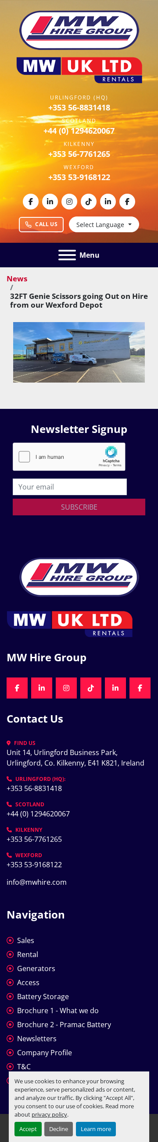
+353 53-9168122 (79, 177)
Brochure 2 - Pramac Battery (64, 1024)
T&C (24, 1066)
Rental (27, 954)
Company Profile (44, 1052)
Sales (25, 940)
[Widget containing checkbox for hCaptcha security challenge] (69, 457)
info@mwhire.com (37, 882)
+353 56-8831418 (79, 107)
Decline (58, 1129)
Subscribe (79, 507)
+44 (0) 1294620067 (79, 130)
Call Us (46, 224)
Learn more (96, 1129)
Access (28, 982)
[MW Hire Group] (79, 576)
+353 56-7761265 (79, 154)
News (17, 278)
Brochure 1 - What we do (58, 1010)
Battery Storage (43, 996)
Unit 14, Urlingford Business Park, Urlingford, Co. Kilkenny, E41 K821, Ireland (75, 758)
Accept (28, 1129)
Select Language (100, 224)
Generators (36, 968)
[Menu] (67, 255)
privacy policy (49, 1114)
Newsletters (37, 1038)
